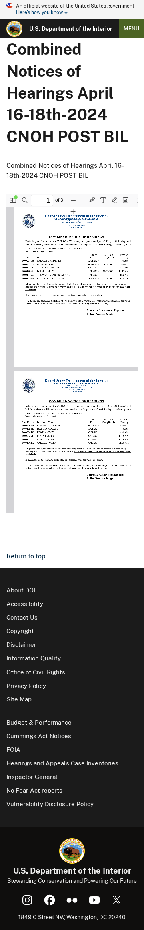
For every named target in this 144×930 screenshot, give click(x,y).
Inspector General (32, 776)
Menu (131, 29)
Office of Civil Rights (35, 672)
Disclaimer (21, 644)
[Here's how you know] (72, 9)
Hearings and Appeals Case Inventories (62, 763)
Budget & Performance (39, 722)
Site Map (19, 699)
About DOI (20, 590)
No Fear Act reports (34, 790)
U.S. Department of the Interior (70, 29)
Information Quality (33, 658)
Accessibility (24, 603)
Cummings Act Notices (38, 736)
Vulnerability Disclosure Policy (50, 804)
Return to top (26, 556)
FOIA (13, 749)
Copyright (20, 631)
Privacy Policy (26, 685)
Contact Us (22, 617)
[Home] (14, 29)
